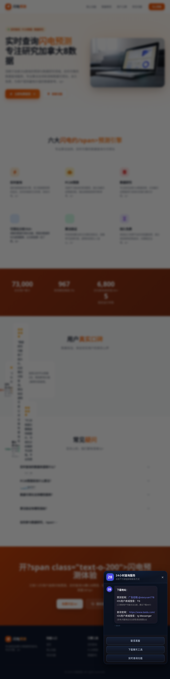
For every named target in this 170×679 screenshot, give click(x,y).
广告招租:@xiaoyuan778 (141, 597)
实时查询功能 (135, 658)
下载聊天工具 (135, 649)
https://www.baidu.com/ (141, 612)
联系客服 (135, 640)
